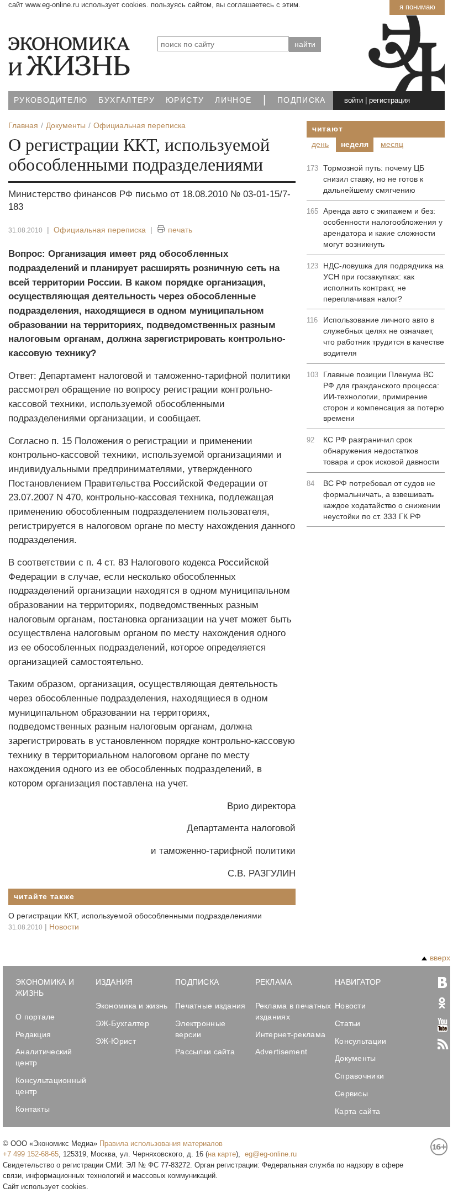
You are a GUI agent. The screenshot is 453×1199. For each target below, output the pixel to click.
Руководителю (50, 100)
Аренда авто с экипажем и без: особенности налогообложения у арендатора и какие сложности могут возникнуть (383, 228)
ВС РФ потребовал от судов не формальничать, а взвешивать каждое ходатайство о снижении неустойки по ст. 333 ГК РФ (381, 500)
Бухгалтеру (126, 100)
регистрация (389, 100)
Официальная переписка (100, 229)
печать (180, 229)
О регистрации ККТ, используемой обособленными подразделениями (135, 915)
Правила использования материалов (161, 1143)
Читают (327, 128)
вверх (440, 957)
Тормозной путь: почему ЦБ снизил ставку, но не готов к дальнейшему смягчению (373, 178)
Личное (233, 100)
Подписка (301, 100)
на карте (222, 1154)
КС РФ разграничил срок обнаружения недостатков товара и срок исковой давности (381, 450)
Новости (64, 926)
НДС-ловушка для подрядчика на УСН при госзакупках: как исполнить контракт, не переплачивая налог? (383, 282)
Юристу (185, 100)
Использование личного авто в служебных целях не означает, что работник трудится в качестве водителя (383, 336)
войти (353, 100)
